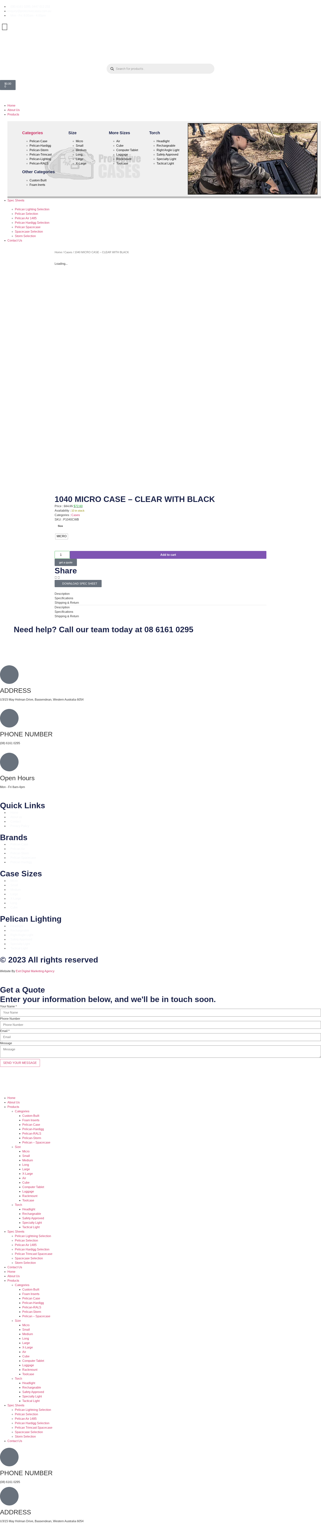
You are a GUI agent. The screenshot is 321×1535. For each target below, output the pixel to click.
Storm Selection (25, 1262)
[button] (160, 98)
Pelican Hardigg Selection (32, 1249)
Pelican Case (31, 1124)
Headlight (28, 1209)
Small (26, 1155)
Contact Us (14, 1267)
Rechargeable (31, 1213)
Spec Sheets (15, 1231)
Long (25, 1164)
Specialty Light (32, 1222)
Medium (27, 1160)
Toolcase (28, 1200)
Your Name (8, 1006)
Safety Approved (33, 1218)
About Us (13, 1102)
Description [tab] (62, 593)
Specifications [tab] (64, 598)
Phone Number (10, 1018)
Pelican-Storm (31, 1138)
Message (6, 1043)
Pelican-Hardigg (33, 1129)
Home (58, 252)
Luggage (28, 1191)
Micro (26, 1151)
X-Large (27, 1173)
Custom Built (30, 1115)
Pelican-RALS (31, 1133)
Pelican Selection (26, 1240)
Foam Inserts (30, 1120)
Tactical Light (31, 1227)
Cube (26, 1182)
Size (60, 526)
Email (4, 1031)
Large (26, 1169)
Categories (32, 133)
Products (13, 1106)
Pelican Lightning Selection (33, 1236)
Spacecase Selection (29, 1258)
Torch (18, 1204)
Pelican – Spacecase (36, 1142)
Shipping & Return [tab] (67, 602)
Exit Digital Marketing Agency (35, 971)
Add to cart (168, 554)
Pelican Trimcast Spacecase (33, 1253)
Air (24, 1178)
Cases (68, 252)
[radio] (61, 536)
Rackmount (29, 1196)
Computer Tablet (33, 1187)
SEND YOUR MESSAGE (20, 1062)
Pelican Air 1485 (26, 1245)
